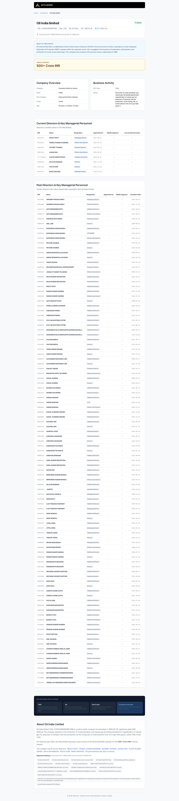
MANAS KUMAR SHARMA (55, 291)
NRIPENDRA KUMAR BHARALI (56, 475)
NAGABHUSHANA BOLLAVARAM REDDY (60, 267)
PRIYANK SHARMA (52, 243)
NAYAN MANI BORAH (53, 542)
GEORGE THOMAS (55, 147)
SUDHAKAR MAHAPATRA (55, 605)
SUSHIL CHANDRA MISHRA (55, 412)
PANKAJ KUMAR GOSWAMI (58, 142)
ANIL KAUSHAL (51, 639)
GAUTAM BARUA (52, 339)
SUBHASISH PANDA (53, 310)
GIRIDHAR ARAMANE (53, 455)
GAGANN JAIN (51, 422)
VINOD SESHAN (51, 262)
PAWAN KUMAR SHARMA (55, 552)
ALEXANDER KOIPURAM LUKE (56, 359)
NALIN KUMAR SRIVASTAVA (55, 277)
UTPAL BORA (50, 523)
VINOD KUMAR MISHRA (54, 349)
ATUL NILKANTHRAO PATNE (56, 320)
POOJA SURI (53, 167)
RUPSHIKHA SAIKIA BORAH (55, 228)
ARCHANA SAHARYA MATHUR (56, 571)
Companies (44, 13)
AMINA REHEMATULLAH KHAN (57, 252)
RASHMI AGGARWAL (53, 388)
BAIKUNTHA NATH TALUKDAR (56, 373)
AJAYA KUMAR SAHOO (57, 157)
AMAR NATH (50, 499)
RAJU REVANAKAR (55, 162)
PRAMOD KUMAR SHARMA (55, 624)
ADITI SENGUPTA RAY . (54, 301)
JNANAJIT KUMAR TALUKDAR (56, 272)
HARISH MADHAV (52, 397)
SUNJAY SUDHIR (52, 368)
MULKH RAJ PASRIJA (53, 494)
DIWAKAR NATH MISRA (54, 219)
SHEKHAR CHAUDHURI (54, 436)
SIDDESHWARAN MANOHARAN (57, 663)
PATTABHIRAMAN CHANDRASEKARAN (59, 673)
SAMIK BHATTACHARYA (54, 446)
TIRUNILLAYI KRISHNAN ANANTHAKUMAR (61, 682)
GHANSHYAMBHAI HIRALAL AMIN (58, 649)
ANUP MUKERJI (51, 513)
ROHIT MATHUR (54, 171)
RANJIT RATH (54, 138)
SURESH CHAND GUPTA (54, 591)
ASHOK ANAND (51, 658)
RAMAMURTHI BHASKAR (54, 562)
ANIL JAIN (49, 224)
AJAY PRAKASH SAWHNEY (55, 504)
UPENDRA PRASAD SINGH (55, 199)
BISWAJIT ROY (51, 615)
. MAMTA (49, 489)
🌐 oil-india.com (101, 28)
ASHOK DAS (53, 152)
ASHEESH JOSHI (52, 431)
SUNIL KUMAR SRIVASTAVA (55, 460)
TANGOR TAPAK (51, 533)
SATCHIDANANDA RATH (54, 209)
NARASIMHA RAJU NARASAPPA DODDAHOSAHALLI (64, 330)
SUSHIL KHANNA (52, 378)
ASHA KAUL (50, 581)
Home (36, 13)
